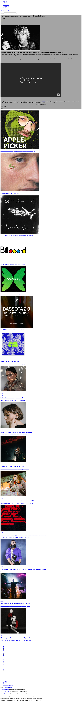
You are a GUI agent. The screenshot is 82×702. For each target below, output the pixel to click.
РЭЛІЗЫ (5, 1)
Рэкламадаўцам (6, 683)
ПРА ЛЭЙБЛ (6, 6)
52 (3, 655)
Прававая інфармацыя (8, 685)
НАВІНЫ (5, 3)
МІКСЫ (5, 2)
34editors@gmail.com (5, 691)
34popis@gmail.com (8, 687)
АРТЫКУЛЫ (6, 5)
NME (2, 20)
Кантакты (5, 682)
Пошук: (2, 13)
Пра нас (5, 681)
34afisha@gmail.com (5, 689)
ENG (7, 10)
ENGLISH (5, 7)
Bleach (43, 101)
